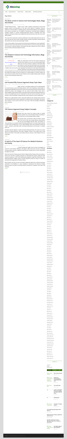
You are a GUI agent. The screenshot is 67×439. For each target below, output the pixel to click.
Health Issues (7, 80)
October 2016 (49, 320)
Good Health (7, 52)
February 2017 (49, 313)
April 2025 (48, 168)
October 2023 (49, 201)
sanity (17, 145)
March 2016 (49, 333)
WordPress (16, 435)
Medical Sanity (7, 139)
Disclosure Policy (49, 367)
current (17, 24)
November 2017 (49, 302)
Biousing (6, 435)
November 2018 (49, 282)
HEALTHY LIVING (20, 11)
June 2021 (48, 226)
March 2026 (49, 152)
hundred (19, 84)
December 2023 (49, 197)
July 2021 (48, 224)
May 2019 (48, 271)
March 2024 (49, 192)
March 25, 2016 (7, 58)
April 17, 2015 (56, 394)
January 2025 (49, 174)
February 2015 (49, 356)
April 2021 (48, 230)
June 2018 (48, 291)
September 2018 (49, 286)
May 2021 (48, 228)
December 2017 (49, 300)
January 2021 (49, 235)
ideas (21, 84)
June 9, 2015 (49, 423)
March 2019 (49, 275)
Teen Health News (57, 385)
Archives (48, 99)
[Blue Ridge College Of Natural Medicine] (50, 426)
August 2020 (49, 244)
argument (13, 84)
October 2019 (49, 262)
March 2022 (49, 219)
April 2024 (48, 190)
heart (12, 145)
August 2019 (49, 266)
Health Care (49, 119)
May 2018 (48, 293)
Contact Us (48, 364)
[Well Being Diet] (50, 397)
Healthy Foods (49, 128)
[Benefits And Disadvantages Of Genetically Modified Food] (50, 377)
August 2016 (49, 324)
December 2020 (49, 237)
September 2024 (49, 181)
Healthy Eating (49, 124)
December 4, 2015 (7, 145)
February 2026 (49, 154)
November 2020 (49, 239)
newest (20, 58)
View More (8, 49)
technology (24, 58)
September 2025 (49, 161)
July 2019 (48, 268)
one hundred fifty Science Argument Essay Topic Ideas (23, 82)
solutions (23, 145)
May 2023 (48, 210)
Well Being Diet (56, 397)
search (21, 145)
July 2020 (48, 246)
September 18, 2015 (56, 406)
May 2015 (48, 351)
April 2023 (48, 212)
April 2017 (48, 309)
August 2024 (49, 183)
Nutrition (48, 144)
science (20, 24)
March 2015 (49, 354)
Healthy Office (49, 133)
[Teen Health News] (50, 385)
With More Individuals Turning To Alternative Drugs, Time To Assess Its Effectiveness (54, 421)
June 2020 (48, 248)
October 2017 (49, 304)
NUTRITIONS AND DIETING (37, 11)
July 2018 (48, 289)
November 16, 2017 (8, 24)
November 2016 (49, 318)
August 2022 (49, 215)
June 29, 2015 (56, 382)
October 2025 (49, 159)
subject (23, 111)
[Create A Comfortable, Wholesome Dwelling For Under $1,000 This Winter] (50, 389)
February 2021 (49, 233)
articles (13, 24)
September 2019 (49, 264)
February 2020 (49, 255)
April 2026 (48, 150)
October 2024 (49, 179)
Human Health (49, 135)
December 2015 (49, 338)
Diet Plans (48, 110)
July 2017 (48, 307)
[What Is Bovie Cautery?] (50, 373)
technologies (22, 24)
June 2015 (48, 349)
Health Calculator (49, 117)
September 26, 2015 (49, 417)
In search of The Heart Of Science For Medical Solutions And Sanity (24, 142)
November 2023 (49, 199)
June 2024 (48, 186)
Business (48, 106)
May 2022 (48, 217)
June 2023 (48, 208)
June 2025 (48, 165)
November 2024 (49, 177)
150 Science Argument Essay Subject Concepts (20, 109)
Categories (48, 98)
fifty (17, 84)
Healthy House (49, 130)
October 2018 (49, 284)
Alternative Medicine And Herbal (52, 103)
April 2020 (48, 251)
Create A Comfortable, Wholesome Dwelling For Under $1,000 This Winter (58, 391)
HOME (6, 11)
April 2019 (48, 273)
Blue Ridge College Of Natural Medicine (58, 427)
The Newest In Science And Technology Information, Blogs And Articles (24, 56)
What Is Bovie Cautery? (58, 373)
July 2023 (48, 206)
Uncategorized (49, 146)
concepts (16, 111)
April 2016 (48, 331)
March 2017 (49, 311)
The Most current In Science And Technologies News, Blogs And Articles (25, 22)
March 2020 (49, 253)
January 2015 (49, 358)
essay (15, 84)
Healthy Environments (50, 126)
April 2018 (48, 295)
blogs (15, 24)
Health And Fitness (50, 115)
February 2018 (49, 298)
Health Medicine (7, 18)
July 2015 (48, 347)
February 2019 (49, 277)
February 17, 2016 (7, 84)
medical (15, 145)
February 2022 (49, 221)
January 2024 (49, 195)
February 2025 (49, 172)
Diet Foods (48, 108)
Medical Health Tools (50, 137)
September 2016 (49, 322)
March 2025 (49, 170)
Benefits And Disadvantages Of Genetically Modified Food (57, 379)
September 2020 (49, 242)
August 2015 (49, 345)
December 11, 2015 (8, 111)
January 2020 (49, 257)
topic (25, 84)
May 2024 (48, 188)
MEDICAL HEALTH (28, 11)
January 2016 (49, 336)
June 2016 (48, 327)
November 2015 (49, 340)
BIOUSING (12, 435)
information (16, 58)
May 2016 (48, 329)
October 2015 (49, 342)
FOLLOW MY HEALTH (12, 11)
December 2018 (49, 280)
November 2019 (49, 260)
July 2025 (48, 163)
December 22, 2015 (56, 374)
